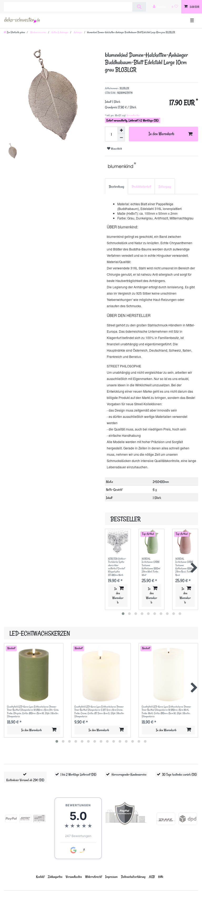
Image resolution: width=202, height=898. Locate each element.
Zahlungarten (55, 876)
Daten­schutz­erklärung (133, 876)
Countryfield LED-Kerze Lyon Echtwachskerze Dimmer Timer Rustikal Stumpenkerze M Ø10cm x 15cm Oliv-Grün (33, 711)
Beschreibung (116, 186)
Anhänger (77, 32)
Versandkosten (132, 115)
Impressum (111, 876)
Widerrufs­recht (93, 876)
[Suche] (139, 7)
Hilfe (160, 876)
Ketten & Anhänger (59, 32)
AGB (152, 876)
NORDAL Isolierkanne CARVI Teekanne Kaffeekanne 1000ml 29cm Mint (151, 567)
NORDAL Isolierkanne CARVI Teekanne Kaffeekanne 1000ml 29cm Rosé (184, 567)
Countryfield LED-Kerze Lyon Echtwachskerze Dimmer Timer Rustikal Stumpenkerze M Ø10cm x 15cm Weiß (166, 711)
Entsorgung (165, 186)
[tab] (116, 186)
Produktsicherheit (141, 186)
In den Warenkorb (161, 134)
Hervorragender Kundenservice (129, 774)
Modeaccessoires (38, 32)
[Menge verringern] (121, 137)
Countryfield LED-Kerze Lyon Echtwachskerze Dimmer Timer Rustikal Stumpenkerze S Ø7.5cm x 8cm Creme (99, 711)
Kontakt (40, 876)
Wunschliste (116, 149)
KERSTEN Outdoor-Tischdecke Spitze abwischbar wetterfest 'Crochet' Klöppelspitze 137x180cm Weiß (117, 567)
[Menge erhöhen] (121, 130)
